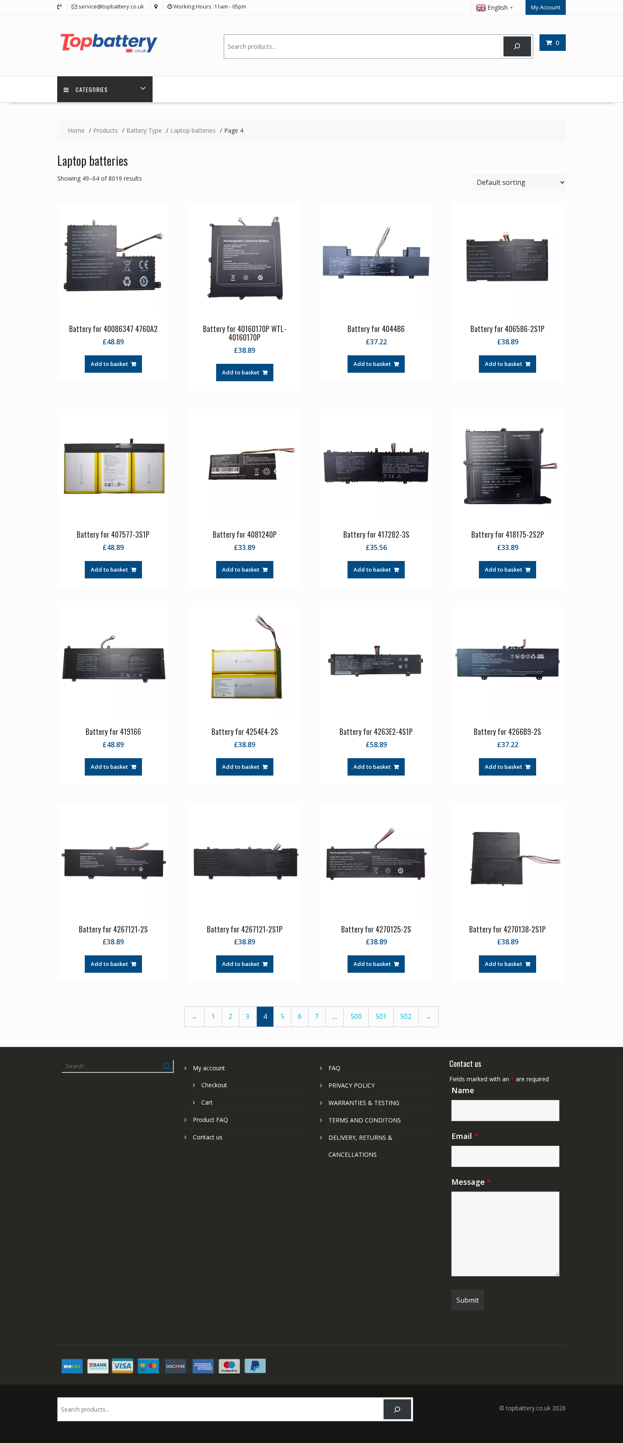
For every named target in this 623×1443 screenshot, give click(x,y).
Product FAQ (210, 1120)
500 (356, 1016)
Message (471, 1182)
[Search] (517, 46)
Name (462, 1090)
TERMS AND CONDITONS (364, 1120)
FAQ (334, 1068)
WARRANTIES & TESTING (363, 1103)
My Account (545, 7)
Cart (207, 1102)
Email (464, 1136)
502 (406, 1016)
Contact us (207, 1137)
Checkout (214, 1085)
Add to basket (109, 364)
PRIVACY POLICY (351, 1085)
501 (381, 1016)
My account (209, 1068)
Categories (91, 89)
